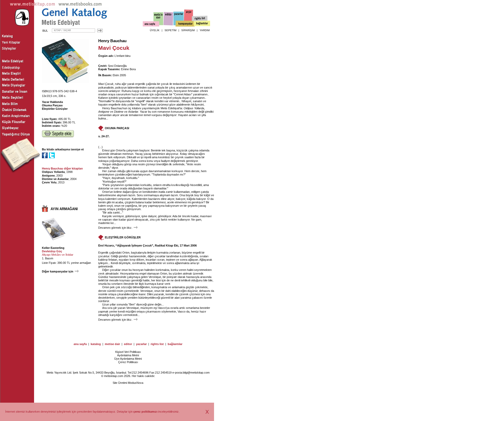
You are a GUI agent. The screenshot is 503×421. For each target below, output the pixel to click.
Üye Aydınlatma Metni (128, 358)
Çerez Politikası (128, 362)
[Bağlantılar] (202, 23)
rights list (157, 344)
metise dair (112, 344)
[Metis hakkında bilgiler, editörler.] (158, 19)
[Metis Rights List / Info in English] (200, 18)
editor (128, 344)
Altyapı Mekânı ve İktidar (57, 254)
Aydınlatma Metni (128, 355)
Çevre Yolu (49, 182)
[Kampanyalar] (185, 24)
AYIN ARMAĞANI (64, 209)
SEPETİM (170, 30)
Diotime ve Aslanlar (55, 179)
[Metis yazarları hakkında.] (178, 18)
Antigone (48, 175)
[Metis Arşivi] (188, 17)
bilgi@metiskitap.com (196, 372)
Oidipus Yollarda (53, 171)
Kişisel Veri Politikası (128, 351)
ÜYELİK (155, 30)
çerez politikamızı (145, 411)
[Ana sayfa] (151, 24)
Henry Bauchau (112, 41)
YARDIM (205, 30)
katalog (96, 344)
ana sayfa (80, 344)
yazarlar (141, 344)
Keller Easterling (53, 247)
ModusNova (135, 382)
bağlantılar (175, 344)
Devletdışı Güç (52, 251)
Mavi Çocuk (105, 83)
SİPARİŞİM (188, 30)
